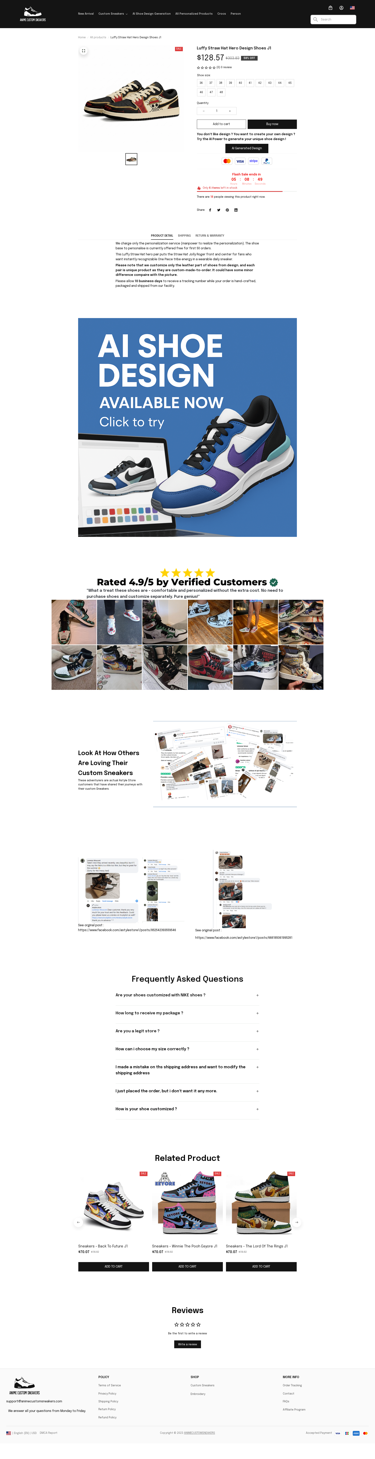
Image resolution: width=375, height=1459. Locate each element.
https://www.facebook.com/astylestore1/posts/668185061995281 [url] (243, 938)
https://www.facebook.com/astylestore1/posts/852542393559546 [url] (127, 930)
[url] (199, 1433)
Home (82, 37)
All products (98, 37)
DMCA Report (48, 1433)
